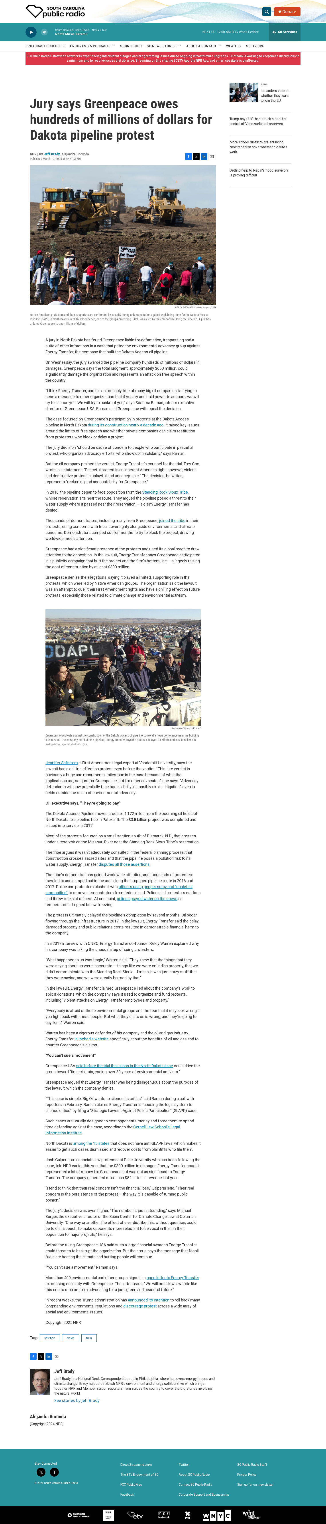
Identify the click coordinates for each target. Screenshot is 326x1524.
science (49, 1338)
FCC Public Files (131, 1484)
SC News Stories (162, 46)
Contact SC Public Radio (195, 1484)
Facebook (127, 1494)
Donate (289, 11)
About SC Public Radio (194, 1474)
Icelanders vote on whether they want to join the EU (275, 96)
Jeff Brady (52, 154)
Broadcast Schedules (46, 46)
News (71, 1338)
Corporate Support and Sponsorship (204, 1494)
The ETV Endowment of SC (139, 1474)
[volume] (44, 32)
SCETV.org (255, 46)
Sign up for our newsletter (255, 1484)
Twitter (184, 1464)
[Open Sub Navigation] (114, 46)
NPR (89, 1338)
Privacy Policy (246, 1474)
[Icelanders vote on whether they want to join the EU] (244, 92)
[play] (31, 32)
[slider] (51, 32)
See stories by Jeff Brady (77, 1400)
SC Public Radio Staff (252, 1464)
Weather (234, 46)
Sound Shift (131, 46)
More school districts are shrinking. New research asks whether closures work (258, 147)
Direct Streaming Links (136, 1464)
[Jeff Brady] (40, 1382)
